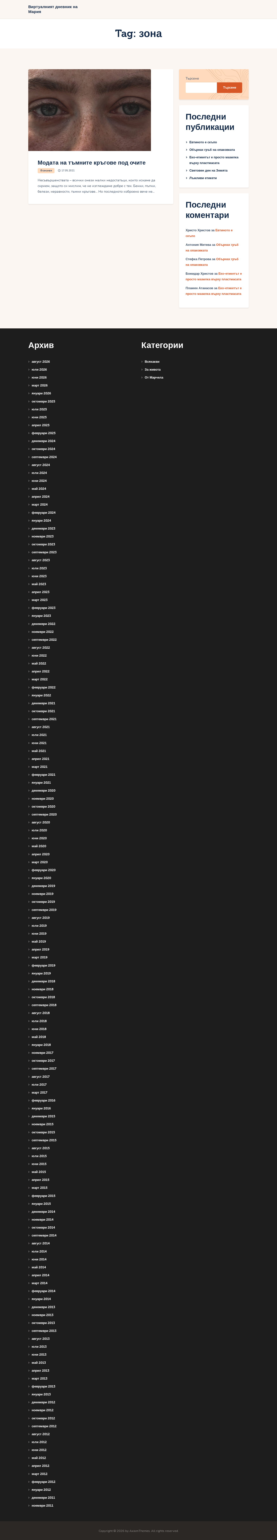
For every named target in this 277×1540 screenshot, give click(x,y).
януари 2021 (41, 782)
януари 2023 (41, 616)
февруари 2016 (43, 1100)
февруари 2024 (44, 512)
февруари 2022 (44, 687)
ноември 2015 (43, 1124)
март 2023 (39, 600)
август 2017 (41, 1077)
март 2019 (39, 957)
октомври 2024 (43, 449)
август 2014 (41, 1243)
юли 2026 (39, 369)
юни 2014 (39, 1259)
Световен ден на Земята (208, 170)
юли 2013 (39, 1346)
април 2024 (41, 496)
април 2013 (40, 1370)
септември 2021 (44, 719)
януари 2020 (41, 878)
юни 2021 (39, 743)
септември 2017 (44, 1068)
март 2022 (40, 679)
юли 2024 (39, 473)
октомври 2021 (43, 711)
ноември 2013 (42, 1315)
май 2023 (39, 584)
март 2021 (39, 767)
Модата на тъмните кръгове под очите (92, 162)
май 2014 (39, 1267)
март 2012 (39, 1474)
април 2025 (41, 425)
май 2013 (39, 1362)
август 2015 (41, 1148)
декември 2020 (43, 790)
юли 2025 (39, 409)
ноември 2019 (43, 894)
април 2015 (40, 1180)
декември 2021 (43, 703)
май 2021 (39, 751)
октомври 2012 (43, 1418)
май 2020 (39, 846)
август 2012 (41, 1434)
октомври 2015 (43, 1132)
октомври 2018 (43, 997)
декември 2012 (43, 1402)
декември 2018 (43, 981)
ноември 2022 (43, 632)
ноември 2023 (43, 536)
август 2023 (41, 560)
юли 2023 (39, 568)
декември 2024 (43, 441)
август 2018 (41, 1013)
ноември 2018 (43, 989)
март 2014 (39, 1283)
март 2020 (40, 862)
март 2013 (39, 1378)
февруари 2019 (43, 965)
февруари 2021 (43, 775)
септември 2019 (44, 910)
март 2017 (39, 1092)
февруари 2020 (44, 870)
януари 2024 (41, 520)
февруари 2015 (43, 1196)
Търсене (192, 78)
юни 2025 (39, 417)
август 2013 (41, 1339)
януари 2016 (41, 1108)
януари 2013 (41, 1394)
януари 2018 (41, 1045)
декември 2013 (43, 1307)
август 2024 (41, 465)
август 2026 (41, 361)
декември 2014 (43, 1211)
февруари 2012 (43, 1482)
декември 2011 (43, 1497)
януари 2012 (41, 1490)
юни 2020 (39, 838)
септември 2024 (44, 457)
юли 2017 (39, 1084)
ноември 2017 (42, 1053)
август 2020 (41, 822)
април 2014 (40, 1275)
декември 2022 (43, 624)
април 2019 (40, 949)
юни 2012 (39, 1450)
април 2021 (40, 759)
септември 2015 (44, 1140)
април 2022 (41, 671)
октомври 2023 (43, 544)
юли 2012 (39, 1442)
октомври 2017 (43, 1060)
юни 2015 (39, 1164)
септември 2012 (44, 1426)
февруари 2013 (43, 1386)
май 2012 (39, 1458)
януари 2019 (41, 973)
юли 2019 (39, 926)
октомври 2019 (43, 902)
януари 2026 (41, 393)
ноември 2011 (42, 1505)
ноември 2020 (43, 798)
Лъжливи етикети (203, 178)
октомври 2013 (43, 1323)
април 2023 (40, 592)
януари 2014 (41, 1299)
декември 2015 (43, 1116)
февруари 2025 (44, 433)
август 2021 (41, 727)
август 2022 (41, 647)
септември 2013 (44, 1331)
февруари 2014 (43, 1291)
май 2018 (39, 1037)
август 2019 (41, 918)
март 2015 (39, 1188)
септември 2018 (44, 1005)
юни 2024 (39, 481)
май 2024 (39, 489)
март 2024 (40, 504)
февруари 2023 (43, 608)
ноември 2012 (43, 1410)
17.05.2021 (68, 170)
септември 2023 (44, 552)
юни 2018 (39, 1029)
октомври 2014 (43, 1227)
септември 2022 (44, 640)
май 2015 (39, 1172)
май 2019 (39, 941)
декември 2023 (43, 528)
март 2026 (40, 385)
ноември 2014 (43, 1219)
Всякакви (46, 170)
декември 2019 (43, 886)
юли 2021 (39, 735)
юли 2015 (39, 1156)
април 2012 (40, 1466)
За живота (153, 369)
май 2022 (39, 663)
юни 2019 (39, 933)
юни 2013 (39, 1354)
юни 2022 (39, 655)
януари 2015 (41, 1204)
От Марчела (154, 377)
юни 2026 (39, 377)
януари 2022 (41, 695)
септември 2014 (44, 1235)
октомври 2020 (43, 806)
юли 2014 (39, 1251)
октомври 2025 (43, 401)
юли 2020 (39, 830)
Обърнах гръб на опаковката (212, 150)
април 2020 (41, 854)
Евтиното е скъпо (203, 142)
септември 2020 (44, 814)
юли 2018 (39, 1021)
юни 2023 (39, 576)
